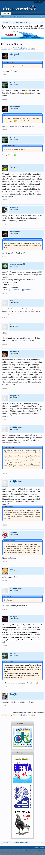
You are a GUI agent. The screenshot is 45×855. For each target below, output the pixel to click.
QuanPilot (13, 694)
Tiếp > (33, 48)
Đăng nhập (38, 2)
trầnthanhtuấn (15, 54)
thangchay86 (14, 396)
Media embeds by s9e (25, 852)
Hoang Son (14, 325)
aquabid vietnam (16, 427)
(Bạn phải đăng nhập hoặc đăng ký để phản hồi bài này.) (27, 712)
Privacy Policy (40, 850)
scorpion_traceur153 (17, 264)
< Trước (4, 48)
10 (29, 48)
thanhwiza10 (14, 653)
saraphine (13, 532)
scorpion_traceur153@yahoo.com (19, 290)
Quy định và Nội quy (29, 850)
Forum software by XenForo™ (10, 852)
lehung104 (13, 617)
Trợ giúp (41, 847)
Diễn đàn (6, 14)
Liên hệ (35, 847)
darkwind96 (14, 207)
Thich (12, 166)
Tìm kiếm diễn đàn (19, 17)
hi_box (12, 82)
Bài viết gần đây (6, 17)
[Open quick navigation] (42, 22)
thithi (12, 301)
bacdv (12, 569)
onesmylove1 (15, 351)
